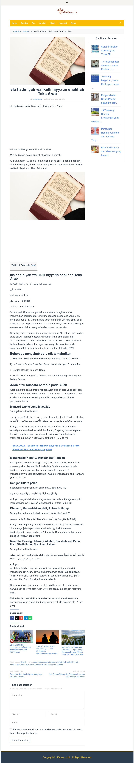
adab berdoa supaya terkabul (44, 662)
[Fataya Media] (67, 11)
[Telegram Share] (26, 618)
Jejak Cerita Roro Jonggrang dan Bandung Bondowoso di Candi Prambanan (20, 648)
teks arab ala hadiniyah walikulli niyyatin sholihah (44, 664)
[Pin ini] (21, 618)
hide (33, 265)
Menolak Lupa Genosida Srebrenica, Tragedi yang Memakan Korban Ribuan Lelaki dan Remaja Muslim (72, 651)
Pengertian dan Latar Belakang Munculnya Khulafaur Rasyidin (26, 674)
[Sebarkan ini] (12, 618)
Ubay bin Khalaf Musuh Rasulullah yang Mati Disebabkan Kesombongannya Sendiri (46, 650)
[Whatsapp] (30, 618)
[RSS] (67, 2)
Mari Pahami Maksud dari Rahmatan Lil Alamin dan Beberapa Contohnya (67, 674)
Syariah (23, 662)
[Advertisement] (47, 128)
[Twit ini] (17, 618)
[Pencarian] (120, 23)
